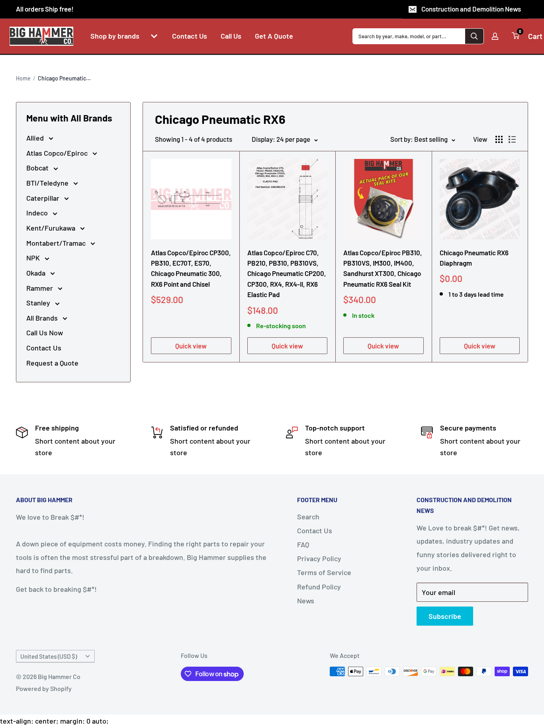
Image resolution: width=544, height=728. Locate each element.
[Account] (495, 36)
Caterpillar (43, 198)
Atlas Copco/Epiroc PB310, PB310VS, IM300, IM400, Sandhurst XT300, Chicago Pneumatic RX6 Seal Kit (382, 268)
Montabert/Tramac (56, 243)
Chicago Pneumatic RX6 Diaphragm (474, 258)
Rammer (40, 288)
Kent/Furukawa (51, 227)
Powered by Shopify (44, 688)
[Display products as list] (512, 139)
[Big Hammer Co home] (41, 36)
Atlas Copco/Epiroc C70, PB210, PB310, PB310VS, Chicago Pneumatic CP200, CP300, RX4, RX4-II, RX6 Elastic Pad (286, 273)
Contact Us (43, 347)
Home (23, 78)
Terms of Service (324, 572)
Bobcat (38, 167)
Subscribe (445, 616)
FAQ (303, 544)
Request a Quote (52, 362)
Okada (36, 272)
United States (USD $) (48, 656)
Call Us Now (44, 332)
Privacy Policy (319, 558)
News (305, 600)
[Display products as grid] (499, 139)
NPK (33, 257)
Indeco (37, 212)
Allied (35, 137)
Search (308, 516)
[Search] (474, 36)
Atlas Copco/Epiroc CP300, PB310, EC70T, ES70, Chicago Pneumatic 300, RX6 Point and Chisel (191, 268)
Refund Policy (319, 586)
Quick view (191, 346)
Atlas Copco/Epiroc (57, 153)
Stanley (39, 302)
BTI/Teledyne (48, 182)
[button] (154, 36)
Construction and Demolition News (471, 9)
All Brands (42, 317)
